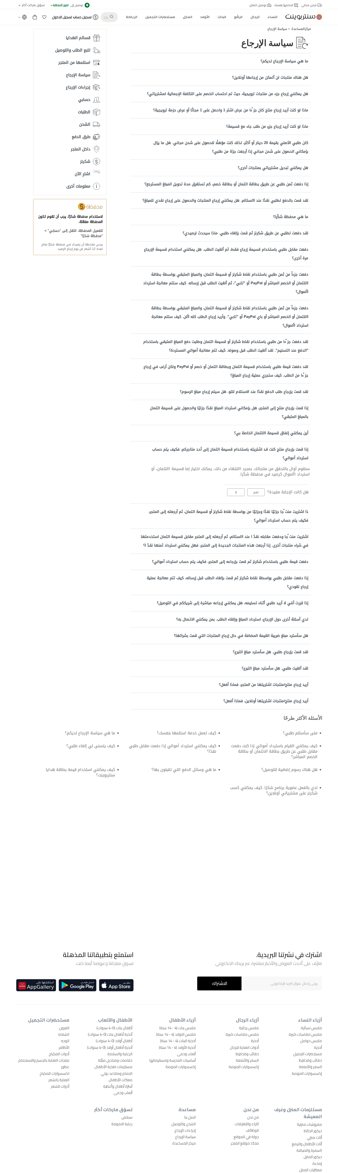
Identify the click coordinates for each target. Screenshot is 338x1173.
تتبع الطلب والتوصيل (72, 50)
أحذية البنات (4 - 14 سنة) (178, 1040)
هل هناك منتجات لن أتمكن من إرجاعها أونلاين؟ (270, 77)
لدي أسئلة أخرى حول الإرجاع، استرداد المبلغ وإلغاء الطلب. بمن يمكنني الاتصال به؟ (242, 619)
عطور (65, 1066)
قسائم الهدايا (78, 38)
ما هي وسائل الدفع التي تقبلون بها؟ (183, 769)
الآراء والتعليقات (247, 1123)
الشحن (84, 124)
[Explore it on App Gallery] (36, 985)
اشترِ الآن (82, 174)
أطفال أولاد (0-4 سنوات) (114, 1040)
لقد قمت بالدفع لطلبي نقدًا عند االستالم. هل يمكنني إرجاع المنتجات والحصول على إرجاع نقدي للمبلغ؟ (225, 200)
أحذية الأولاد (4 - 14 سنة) (177, 1047)
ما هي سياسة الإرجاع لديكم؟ (284, 61)
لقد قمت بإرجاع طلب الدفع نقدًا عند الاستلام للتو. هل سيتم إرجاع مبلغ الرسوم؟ (244, 391)
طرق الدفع (81, 137)
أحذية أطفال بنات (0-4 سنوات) (110, 1034)
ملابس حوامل (311, 1040)
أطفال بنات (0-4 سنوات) (114, 1027)
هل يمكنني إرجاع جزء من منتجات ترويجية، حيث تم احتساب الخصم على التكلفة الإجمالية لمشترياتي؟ (227, 93)
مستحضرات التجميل (307, 1053)
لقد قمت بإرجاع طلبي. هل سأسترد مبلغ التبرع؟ (270, 651)
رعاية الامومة (121, 1123)
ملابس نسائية (311, 1027)
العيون (64, 1027)
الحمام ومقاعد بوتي (116, 1073)
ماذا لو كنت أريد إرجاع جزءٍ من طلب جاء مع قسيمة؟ (267, 126)
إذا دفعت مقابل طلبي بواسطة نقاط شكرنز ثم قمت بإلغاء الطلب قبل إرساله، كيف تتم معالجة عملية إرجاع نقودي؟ (227, 582)
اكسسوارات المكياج (54, 1073)
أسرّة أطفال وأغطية (117, 1086)
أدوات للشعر (60, 1086)
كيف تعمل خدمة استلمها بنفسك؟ (186, 733)
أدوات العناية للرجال (244, 1047)
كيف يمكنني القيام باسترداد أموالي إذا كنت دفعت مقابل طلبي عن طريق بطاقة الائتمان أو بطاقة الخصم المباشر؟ (274, 751)
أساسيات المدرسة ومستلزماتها (172, 1060)
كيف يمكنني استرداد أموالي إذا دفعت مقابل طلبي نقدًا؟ (172, 748)
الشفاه (63, 1034)
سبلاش (126, 1117)
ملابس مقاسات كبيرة (305, 1034)
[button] (44, 17)
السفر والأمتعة (310, 1066)
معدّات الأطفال (120, 1079)
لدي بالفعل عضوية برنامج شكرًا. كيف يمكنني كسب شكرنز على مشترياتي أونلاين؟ (273, 790)
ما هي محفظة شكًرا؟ (290, 216)
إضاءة (317, 1163)
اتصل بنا (190, 1117)
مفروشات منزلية (309, 1124)
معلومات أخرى (78, 186)
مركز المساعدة (184, 1143)
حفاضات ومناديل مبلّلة (115, 1060)
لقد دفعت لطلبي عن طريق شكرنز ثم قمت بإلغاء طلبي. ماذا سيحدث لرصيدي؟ (245, 233)
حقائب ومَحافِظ (310, 1060)
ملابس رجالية (249, 1027)
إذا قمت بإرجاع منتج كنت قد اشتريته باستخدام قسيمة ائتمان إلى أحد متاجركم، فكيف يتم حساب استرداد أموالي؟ (230, 453)
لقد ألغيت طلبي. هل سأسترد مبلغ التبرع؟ (275, 668)
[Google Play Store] (78, 985)
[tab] (220, 61)
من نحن (253, 1117)
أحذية (318, 1047)
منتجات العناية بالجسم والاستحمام (43, 1060)
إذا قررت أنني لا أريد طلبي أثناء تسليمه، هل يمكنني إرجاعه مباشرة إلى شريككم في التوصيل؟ (232, 602)
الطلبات (84, 112)
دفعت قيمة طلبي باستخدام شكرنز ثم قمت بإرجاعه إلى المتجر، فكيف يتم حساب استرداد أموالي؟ (230, 561)
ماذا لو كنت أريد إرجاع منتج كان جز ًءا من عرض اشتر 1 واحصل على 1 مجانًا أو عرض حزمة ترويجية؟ (230, 110)
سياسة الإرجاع (277, 28)
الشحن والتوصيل (183, 1123)
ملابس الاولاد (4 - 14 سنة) (176, 1034)
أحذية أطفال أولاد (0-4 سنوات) (109, 1047)
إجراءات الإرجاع (78, 87)
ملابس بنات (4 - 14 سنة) (177, 1027)
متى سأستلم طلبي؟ (300, 733)
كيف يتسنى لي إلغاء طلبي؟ (90, 746)
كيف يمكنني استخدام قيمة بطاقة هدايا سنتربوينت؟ (80, 772)
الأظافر (64, 1047)
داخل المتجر (80, 149)
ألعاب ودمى (186, 1053)
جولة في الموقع (246, 1136)
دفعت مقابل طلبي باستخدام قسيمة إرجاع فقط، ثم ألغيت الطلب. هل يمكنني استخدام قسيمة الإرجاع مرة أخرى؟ (226, 254)
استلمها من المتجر (74, 62)
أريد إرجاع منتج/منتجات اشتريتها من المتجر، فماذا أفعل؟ (263, 684)
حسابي (84, 99)
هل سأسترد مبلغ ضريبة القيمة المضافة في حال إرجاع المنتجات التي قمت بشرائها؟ (241, 635)
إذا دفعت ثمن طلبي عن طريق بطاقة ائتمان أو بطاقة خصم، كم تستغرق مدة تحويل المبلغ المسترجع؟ (226, 184)
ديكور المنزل (313, 1156)
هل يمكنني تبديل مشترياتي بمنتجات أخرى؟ (273, 167)
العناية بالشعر (58, 1079)
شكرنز (85, 161)
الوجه (65, 1040)
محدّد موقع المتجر (245, 1143)
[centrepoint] (301, 17)
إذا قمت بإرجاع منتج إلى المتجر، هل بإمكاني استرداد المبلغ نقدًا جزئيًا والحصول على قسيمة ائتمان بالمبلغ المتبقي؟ (229, 412)
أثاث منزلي (314, 1137)
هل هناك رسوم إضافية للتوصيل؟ (289, 769)
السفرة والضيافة (309, 1150)
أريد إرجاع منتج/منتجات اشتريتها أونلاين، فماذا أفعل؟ (265, 700)
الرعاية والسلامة (119, 1053)
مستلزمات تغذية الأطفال (113, 1066)
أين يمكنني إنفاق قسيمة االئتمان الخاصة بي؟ (271, 433)
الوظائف (252, 1130)
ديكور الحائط (313, 1130)
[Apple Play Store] (116, 985)
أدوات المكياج (59, 1053)
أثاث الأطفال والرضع (307, 1144)
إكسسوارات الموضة (307, 1073)
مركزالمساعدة (301, 28)
